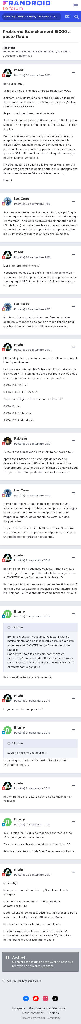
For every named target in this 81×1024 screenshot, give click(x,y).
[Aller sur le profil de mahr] (7, 73)
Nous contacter (32, 1013)
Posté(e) (32, 75)
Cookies (53, 1013)
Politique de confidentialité (47, 1008)
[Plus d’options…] (73, 72)
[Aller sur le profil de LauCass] (7, 201)
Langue (17, 1008)
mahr (11, 47)
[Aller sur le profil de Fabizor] (7, 441)
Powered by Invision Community (40, 1017)
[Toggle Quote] (9, 627)
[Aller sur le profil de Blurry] (7, 614)
